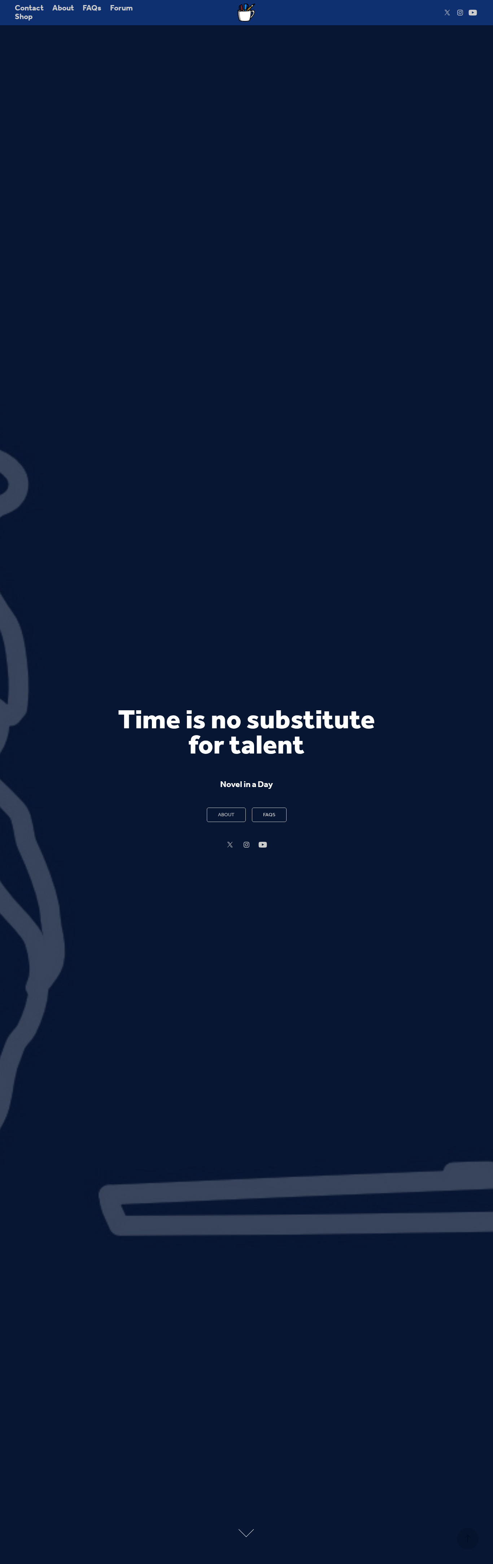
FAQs (92, 8)
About (63, 8)
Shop (24, 17)
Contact (29, 8)
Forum (121, 8)
